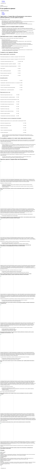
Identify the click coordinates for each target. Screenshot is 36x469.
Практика (3, 13)
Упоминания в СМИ (5, 466)
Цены (3, 12)
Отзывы (3, 14)
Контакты (3, 1)
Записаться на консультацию (4, 10)
